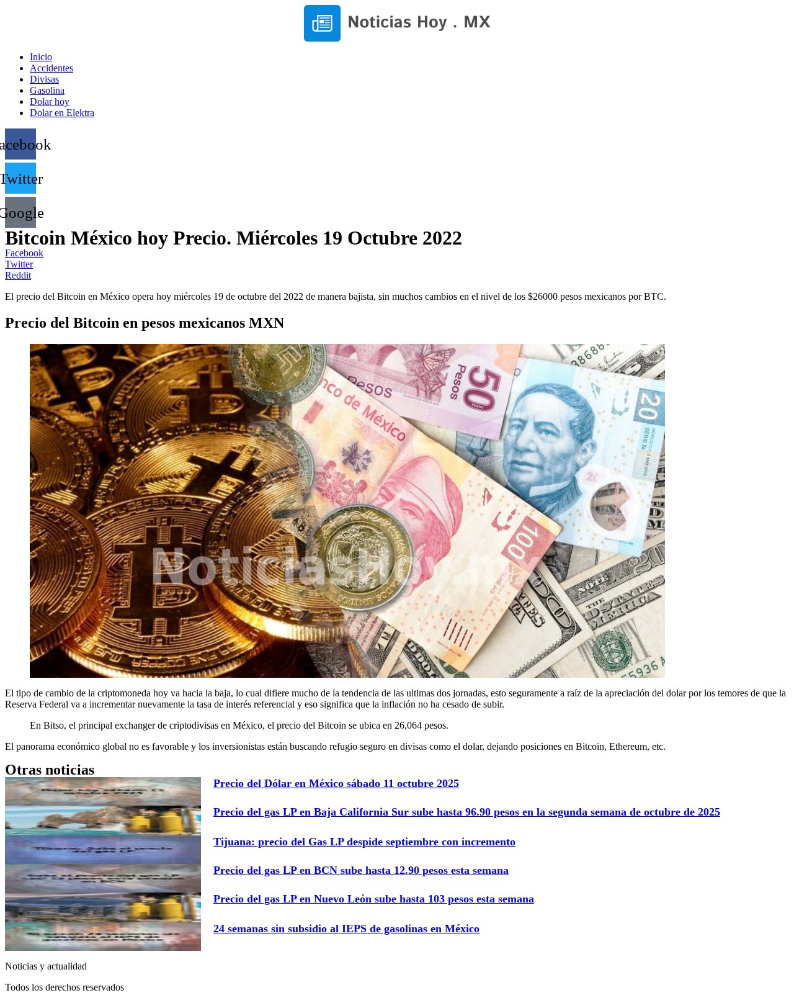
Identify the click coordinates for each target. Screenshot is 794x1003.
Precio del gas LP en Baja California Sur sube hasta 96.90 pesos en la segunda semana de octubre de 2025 (466, 812)
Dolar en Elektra (62, 112)
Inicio (41, 57)
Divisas (44, 79)
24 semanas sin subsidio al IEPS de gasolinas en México (346, 928)
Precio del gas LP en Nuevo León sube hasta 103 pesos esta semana (373, 899)
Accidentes (51, 68)
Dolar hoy (49, 101)
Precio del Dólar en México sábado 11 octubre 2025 (336, 783)
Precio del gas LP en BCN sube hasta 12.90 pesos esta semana (361, 870)
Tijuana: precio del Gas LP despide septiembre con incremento (364, 841)
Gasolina (47, 90)
